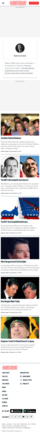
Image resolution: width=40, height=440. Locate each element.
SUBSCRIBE (34, 3)
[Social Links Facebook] (11, 417)
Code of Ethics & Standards (11, 426)
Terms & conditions (8, 427)
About (4, 424)
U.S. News (5, 399)
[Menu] (5, 3)
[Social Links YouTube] (23, 417)
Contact (9, 424)
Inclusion (23, 426)
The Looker (5, 384)
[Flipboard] (31, 417)
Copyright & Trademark (22, 427)
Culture (4, 395)
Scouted (5, 406)
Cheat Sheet (6, 373)
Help (29, 424)
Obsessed (5, 380)
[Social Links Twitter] (15, 417)
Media (4, 387)
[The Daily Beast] (18, 3)
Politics (5, 376)
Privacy (33, 424)
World (4, 391)
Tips (14, 424)
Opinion (4, 402)
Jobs (18, 424)
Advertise (23, 424)
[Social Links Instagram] (19, 417)
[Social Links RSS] (27, 417)
